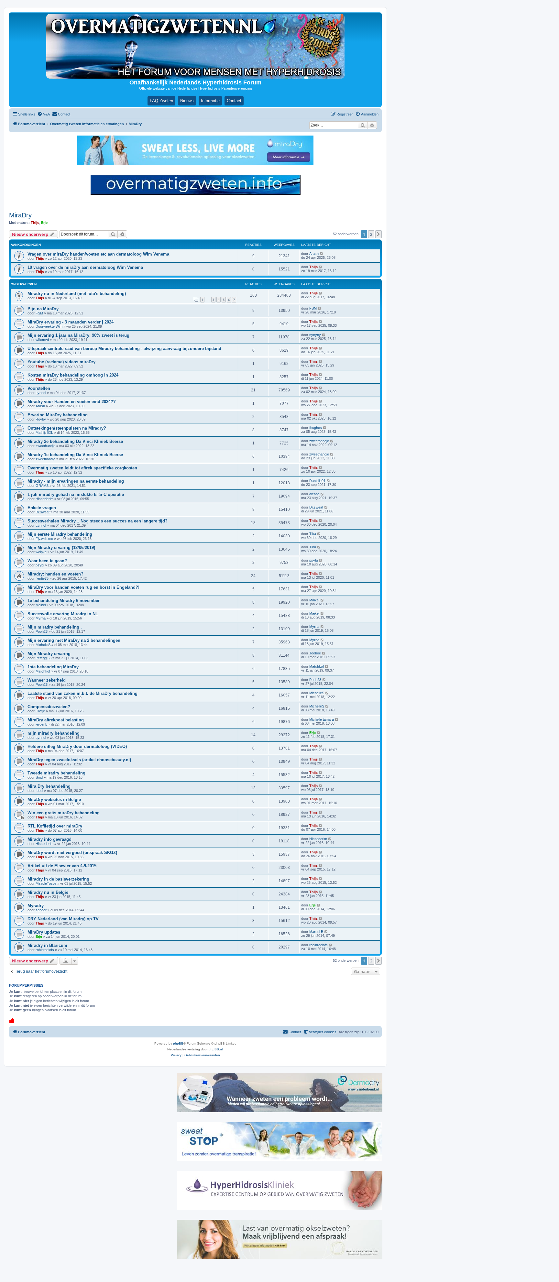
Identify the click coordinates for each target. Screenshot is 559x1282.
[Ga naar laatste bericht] (322, 254)
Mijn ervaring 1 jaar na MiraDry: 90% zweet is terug (78, 335)
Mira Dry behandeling (49, 786)
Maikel (41, 605)
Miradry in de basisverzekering (58, 879)
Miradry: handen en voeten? (55, 574)
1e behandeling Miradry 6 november (63, 600)
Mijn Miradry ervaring (49, 653)
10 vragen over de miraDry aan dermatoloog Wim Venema (85, 267)
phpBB (178, 1043)
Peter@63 (43, 658)
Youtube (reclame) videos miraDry (61, 361)
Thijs (35, 223)
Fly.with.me (44, 539)
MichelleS (43, 645)
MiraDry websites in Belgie (54, 799)
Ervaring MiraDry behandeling (57, 414)
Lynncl (41, 393)
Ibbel (39, 791)
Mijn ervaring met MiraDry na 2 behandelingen (73, 640)
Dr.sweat (42, 512)
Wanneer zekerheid (46, 680)
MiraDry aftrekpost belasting (55, 720)
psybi (40, 565)
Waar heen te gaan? (47, 560)
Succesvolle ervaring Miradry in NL (62, 613)
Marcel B (316, 932)
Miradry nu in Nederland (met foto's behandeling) (76, 293)
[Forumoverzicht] (195, 46)
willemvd (42, 340)
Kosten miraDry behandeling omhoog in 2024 (72, 375)
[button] (378, 234)
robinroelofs (45, 950)
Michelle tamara (321, 719)
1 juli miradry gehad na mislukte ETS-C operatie (75, 494)
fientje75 (42, 578)
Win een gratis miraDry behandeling (63, 812)
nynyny (315, 335)
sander (41, 910)
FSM (39, 313)
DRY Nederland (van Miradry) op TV (63, 918)
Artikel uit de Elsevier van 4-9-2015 (61, 865)
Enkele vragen (41, 507)
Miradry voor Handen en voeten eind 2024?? (71, 401)
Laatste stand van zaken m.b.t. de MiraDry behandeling (82, 693)
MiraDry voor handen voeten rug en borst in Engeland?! (83, 587)
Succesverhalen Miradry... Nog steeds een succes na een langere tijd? (97, 521)
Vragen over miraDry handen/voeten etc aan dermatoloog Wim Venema (98, 254)
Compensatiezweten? (48, 706)
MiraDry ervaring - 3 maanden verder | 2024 (70, 322)
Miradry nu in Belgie (47, 892)
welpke (41, 552)
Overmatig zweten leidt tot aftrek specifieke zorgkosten (82, 468)
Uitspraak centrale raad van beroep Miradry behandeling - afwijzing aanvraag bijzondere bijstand (124, 348)
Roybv (41, 419)
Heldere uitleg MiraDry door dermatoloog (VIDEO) (77, 746)
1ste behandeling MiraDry (53, 666)
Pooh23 (42, 631)
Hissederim (44, 499)
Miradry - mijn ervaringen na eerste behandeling (75, 481)
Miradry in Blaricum (47, 945)
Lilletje (40, 711)
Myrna (41, 618)
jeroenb (41, 724)
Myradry (35, 905)
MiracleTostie (46, 883)
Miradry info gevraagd (49, 839)
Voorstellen (38, 388)
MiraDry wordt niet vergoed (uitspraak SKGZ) (72, 852)
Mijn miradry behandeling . (54, 627)
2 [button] (371, 234)
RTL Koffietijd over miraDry (54, 826)
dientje (314, 494)
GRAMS (42, 486)
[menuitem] (43, 114)
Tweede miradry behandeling (56, 773)
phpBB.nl (216, 1049)
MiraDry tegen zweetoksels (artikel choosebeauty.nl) (79, 759)
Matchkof (43, 671)
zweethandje (45, 446)
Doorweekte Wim (49, 326)
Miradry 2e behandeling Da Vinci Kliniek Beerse (75, 441)
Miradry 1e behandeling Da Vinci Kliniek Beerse (75, 454)
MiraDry (20, 215)
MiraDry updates (43, 932)
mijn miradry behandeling (53, 733)
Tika (312, 534)
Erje (44, 223)
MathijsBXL (44, 432)
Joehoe (315, 653)
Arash (314, 254)
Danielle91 (317, 481)
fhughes (315, 428)
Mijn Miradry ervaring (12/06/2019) (61, 547)
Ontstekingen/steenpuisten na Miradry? (66, 428)
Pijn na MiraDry (43, 308)
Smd (39, 777)
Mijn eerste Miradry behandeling (59, 534)
